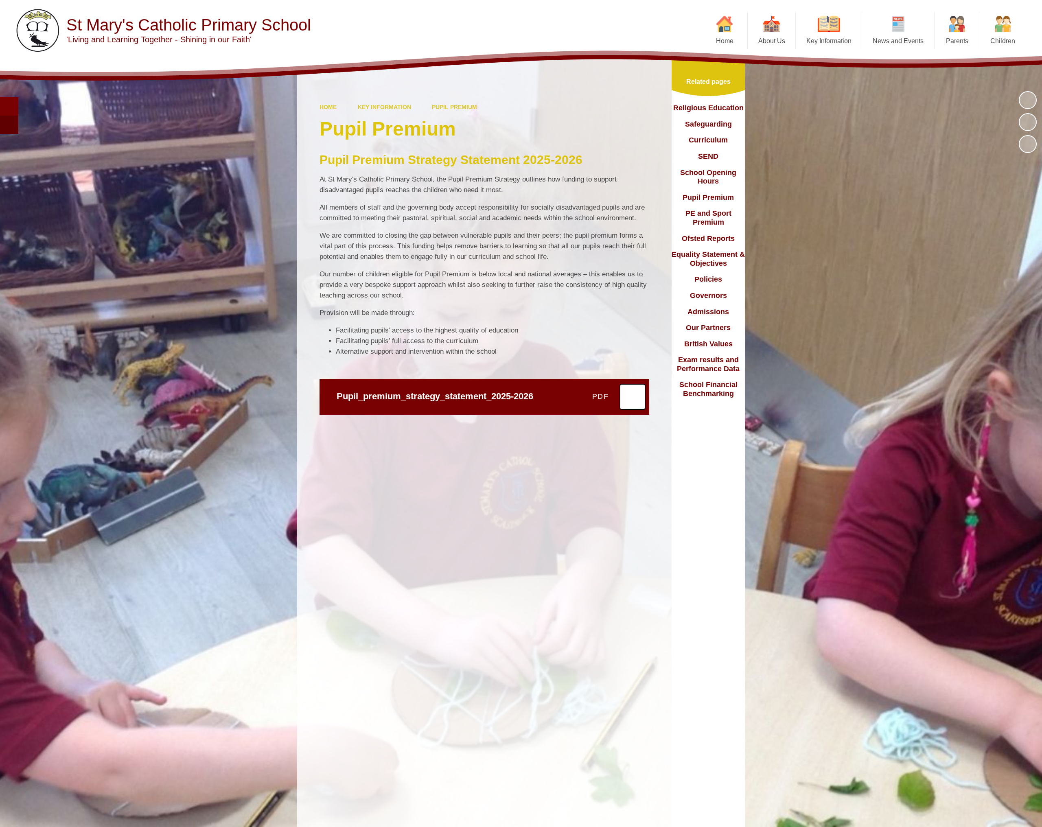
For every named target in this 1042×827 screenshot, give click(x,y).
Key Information (384, 107)
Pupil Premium (454, 107)
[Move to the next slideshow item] (1028, 144)
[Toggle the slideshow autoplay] (1028, 100)
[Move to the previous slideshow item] (1028, 122)
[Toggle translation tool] (9, 125)
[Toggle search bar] (9, 106)
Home (328, 107)
